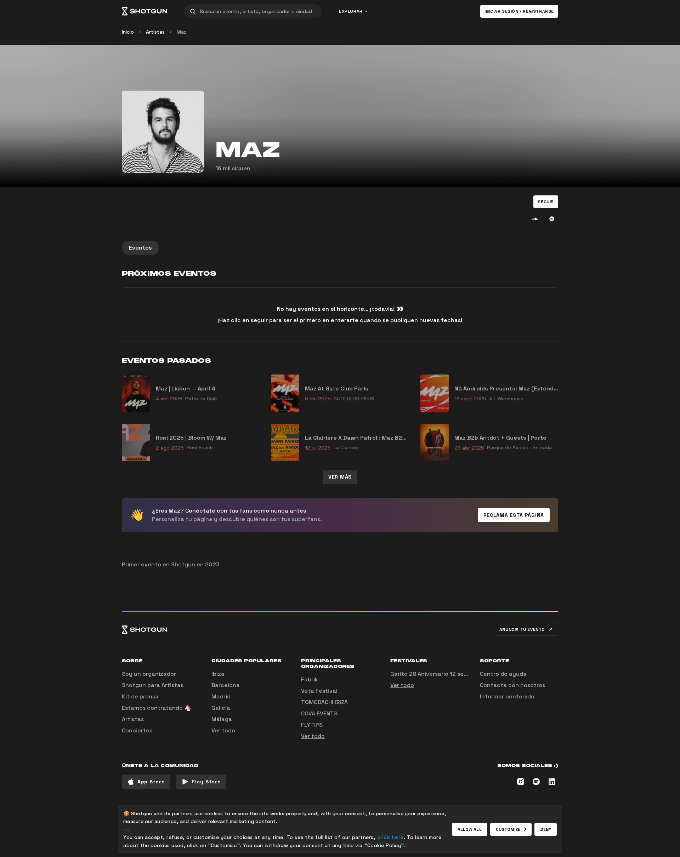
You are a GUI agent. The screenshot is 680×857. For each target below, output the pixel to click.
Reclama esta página (513, 515)
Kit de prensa (140, 696)
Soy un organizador (149, 674)
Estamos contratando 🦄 (156, 708)
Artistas (155, 32)
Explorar (351, 11)
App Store (151, 781)
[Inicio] (144, 11)
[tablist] (340, 248)
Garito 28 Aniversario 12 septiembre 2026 (447, 674)
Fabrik (309, 679)
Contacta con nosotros (512, 685)
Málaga (221, 719)
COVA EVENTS (319, 713)
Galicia (220, 708)
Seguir (546, 202)
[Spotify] (551, 218)
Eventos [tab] (140, 247)
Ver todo (223, 730)
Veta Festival (319, 691)
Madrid (221, 696)
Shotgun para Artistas (152, 685)
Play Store (206, 781)
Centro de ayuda (503, 674)
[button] (545, 201)
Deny (545, 829)
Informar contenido (507, 696)
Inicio (128, 32)
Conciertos (137, 730)
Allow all (470, 829)
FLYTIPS (312, 725)
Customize (508, 829)
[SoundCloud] (534, 218)
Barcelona (225, 685)
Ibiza (218, 674)
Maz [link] (181, 32)
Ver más (340, 477)
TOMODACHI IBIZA (324, 702)
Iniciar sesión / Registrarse (519, 11)
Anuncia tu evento (522, 629)
